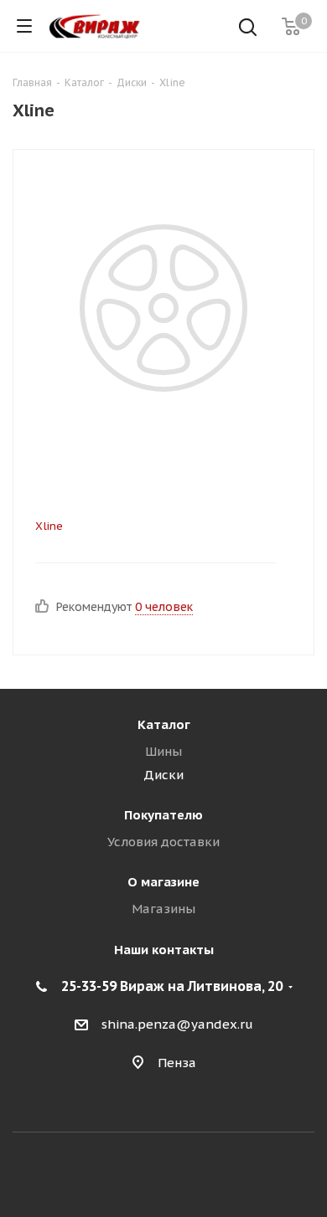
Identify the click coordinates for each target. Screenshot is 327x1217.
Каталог (164, 724)
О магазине (163, 882)
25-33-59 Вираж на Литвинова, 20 (172, 986)
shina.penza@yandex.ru (177, 1024)
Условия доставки (163, 842)
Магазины (163, 909)
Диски (163, 775)
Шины (163, 751)
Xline (49, 526)
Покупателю (163, 815)
